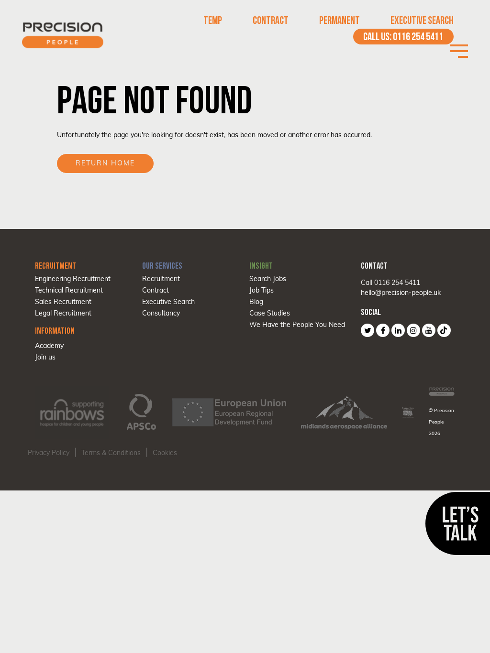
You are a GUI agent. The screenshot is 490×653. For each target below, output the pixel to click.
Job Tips (261, 290)
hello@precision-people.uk (401, 292)
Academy (49, 345)
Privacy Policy (48, 452)
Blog (256, 301)
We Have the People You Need (297, 324)
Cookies (165, 452)
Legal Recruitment (63, 313)
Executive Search (422, 20)
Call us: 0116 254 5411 (403, 36)
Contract (271, 20)
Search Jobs (267, 278)
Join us (45, 357)
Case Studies (269, 313)
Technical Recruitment (69, 290)
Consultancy (161, 313)
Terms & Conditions (111, 452)
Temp (212, 20)
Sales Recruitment (63, 301)
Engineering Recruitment (73, 278)
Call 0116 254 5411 (390, 282)
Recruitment (161, 278)
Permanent (339, 20)
